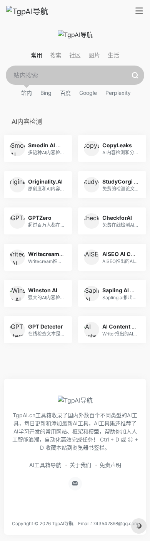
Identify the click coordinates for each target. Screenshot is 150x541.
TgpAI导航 (62, 523)
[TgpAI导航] (27, 11)
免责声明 (110, 465)
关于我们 (80, 465)
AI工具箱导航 (45, 465)
